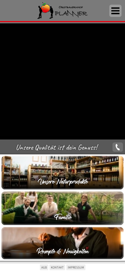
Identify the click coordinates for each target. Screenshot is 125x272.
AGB (44, 267)
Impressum (76, 267)
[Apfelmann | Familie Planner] (62, 11)
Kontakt (57, 267)
